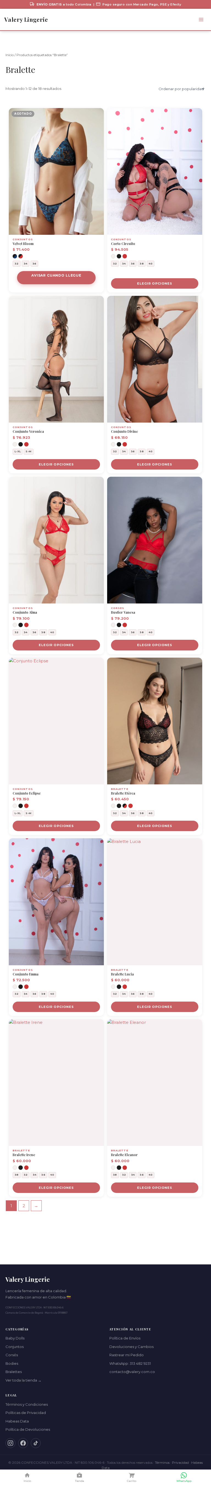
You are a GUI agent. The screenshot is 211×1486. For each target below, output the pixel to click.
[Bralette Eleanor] (154, 1082)
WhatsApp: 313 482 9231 (130, 1363)
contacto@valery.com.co (132, 1371)
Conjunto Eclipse (27, 793)
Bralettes (13, 1371)
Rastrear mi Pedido (126, 1355)
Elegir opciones (155, 283)
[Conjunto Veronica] (56, 359)
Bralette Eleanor (124, 1155)
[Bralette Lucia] (154, 901)
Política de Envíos (124, 1338)
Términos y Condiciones (26, 1404)
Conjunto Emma (25, 974)
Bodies (11, 1363)
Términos (162, 1462)
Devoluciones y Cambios (131, 1346)
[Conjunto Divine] (154, 359)
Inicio (9, 55)
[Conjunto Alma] (56, 540)
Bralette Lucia (122, 974)
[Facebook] (23, 1443)
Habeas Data (17, 1421)
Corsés (11, 1355)
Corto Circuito (123, 243)
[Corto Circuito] (154, 171)
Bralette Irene (24, 1155)
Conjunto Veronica (28, 431)
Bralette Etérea (123, 793)
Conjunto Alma (25, 612)
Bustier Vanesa (123, 612)
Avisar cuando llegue (56, 275)
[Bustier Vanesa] (154, 540)
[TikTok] (36, 1443)
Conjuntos (14, 1346)
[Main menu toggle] (201, 19)
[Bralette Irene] (56, 1082)
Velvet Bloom (23, 243)
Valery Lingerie (26, 19)
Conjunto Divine (124, 431)
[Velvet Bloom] (56, 171)
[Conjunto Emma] (56, 901)
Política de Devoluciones (27, 1429)
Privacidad (180, 1462)
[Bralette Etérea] (154, 721)
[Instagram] (10, 1443)
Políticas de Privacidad (25, 1412)
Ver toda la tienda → (23, 1380)
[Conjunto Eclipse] (56, 721)
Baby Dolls (14, 1338)
